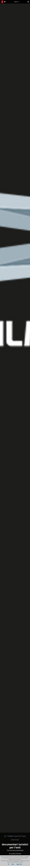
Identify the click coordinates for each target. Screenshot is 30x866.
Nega (13, 864)
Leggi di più (19, 864)
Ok (8, 864)
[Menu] (28, 1)
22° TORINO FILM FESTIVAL (15, 836)
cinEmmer (15, 840)
